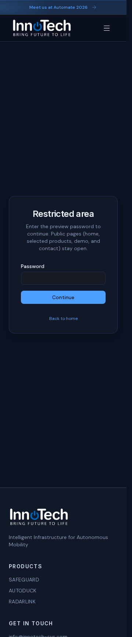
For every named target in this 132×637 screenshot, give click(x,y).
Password (32, 266)
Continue (63, 297)
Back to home (63, 318)
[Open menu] (107, 28)
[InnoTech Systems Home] (42, 28)
